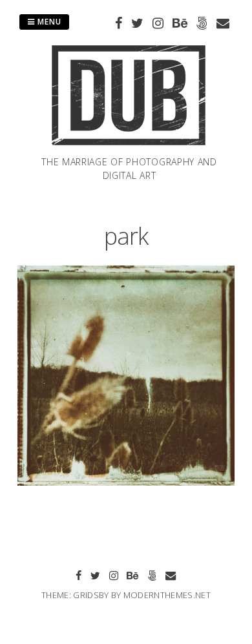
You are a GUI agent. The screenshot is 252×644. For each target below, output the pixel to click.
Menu (48, 21)
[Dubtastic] (129, 147)
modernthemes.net (167, 595)
